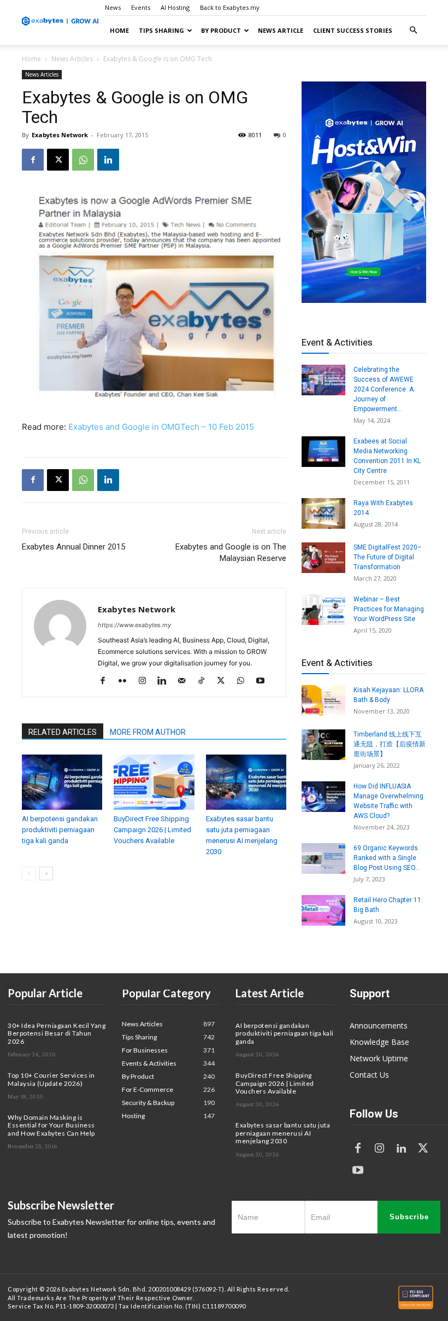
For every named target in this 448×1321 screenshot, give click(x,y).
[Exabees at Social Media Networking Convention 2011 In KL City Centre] (323, 451)
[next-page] (46, 873)
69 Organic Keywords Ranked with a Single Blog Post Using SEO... (386, 858)
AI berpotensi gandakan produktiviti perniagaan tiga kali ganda (60, 830)
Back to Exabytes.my (230, 7)
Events (140, 7)
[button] (413, 30)
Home (119, 30)
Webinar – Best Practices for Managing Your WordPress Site (388, 609)
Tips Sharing (161, 30)
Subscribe (409, 1217)
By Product (221, 30)
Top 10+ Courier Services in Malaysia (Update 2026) (51, 1079)
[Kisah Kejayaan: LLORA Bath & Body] (323, 700)
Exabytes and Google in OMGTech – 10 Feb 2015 (161, 427)
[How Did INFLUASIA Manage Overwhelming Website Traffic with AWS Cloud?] (323, 796)
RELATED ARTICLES (62, 732)
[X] (58, 160)
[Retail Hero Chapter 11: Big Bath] (323, 910)
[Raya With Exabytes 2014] (323, 513)
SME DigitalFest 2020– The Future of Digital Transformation (387, 557)
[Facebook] (33, 160)
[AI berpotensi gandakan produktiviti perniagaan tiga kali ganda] (62, 782)
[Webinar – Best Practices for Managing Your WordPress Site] (323, 609)
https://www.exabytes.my (134, 625)
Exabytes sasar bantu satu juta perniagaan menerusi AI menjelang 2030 (282, 1133)
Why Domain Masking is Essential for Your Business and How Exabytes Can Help (51, 1125)
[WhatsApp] (83, 160)
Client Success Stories (352, 30)
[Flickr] (126, 681)
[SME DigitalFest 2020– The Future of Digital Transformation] (323, 557)
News (113, 7)
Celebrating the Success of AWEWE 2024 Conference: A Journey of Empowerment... (383, 389)
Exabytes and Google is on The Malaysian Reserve (230, 552)
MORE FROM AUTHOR (148, 732)
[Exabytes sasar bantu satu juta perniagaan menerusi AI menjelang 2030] (246, 782)
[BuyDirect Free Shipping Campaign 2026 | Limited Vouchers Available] (154, 782)
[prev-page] (29, 873)
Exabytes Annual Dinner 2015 (73, 547)
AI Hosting (175, 7)
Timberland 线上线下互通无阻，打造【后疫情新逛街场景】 (389, 744)
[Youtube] (264, 681)
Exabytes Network (60, 135)
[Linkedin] (108, 160)
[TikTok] (205, 681)
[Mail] (185, 681)
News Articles (72, 58)
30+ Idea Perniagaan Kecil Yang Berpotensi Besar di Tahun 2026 (56, 1033)
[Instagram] (146, 681)
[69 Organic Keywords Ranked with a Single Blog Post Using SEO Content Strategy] (323, 858)
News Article (280, 30)
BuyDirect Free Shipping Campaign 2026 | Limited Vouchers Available (152, 830)
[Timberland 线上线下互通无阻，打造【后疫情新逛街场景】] (323, 744)
